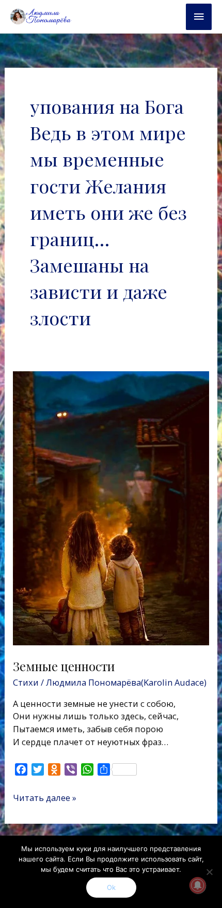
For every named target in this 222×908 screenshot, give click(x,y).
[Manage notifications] (197, 885)
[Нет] (209, 872)
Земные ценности (64, 666)
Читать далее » (44, 798)
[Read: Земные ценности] (111, 507)
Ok (111, 887)
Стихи (26, 682)
